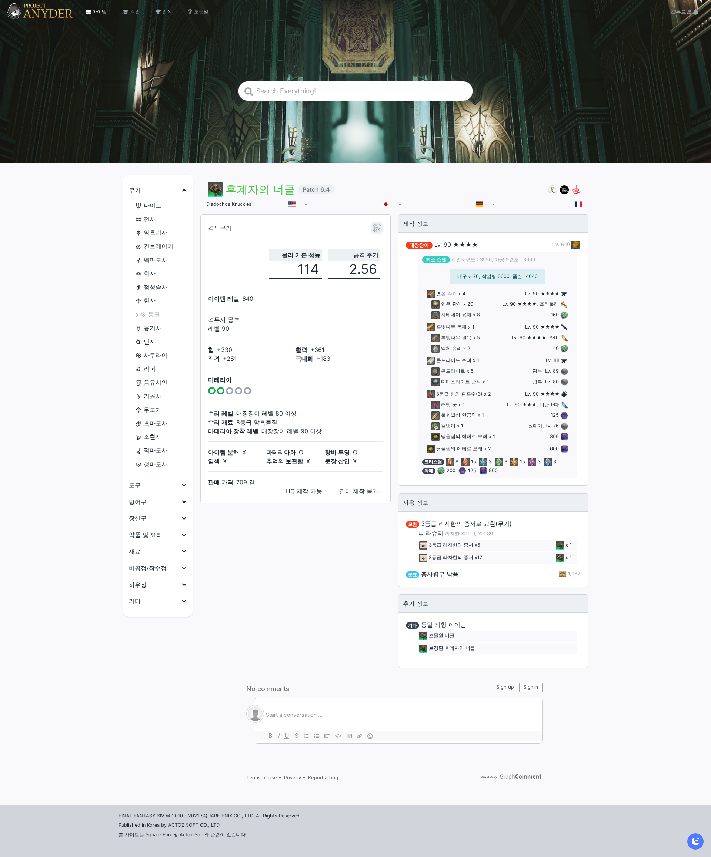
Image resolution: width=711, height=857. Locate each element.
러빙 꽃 (449, 404)
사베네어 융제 (456, 314)
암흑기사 (155, 232)
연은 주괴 (446, 293)
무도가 (152, 409)
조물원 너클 (441, 635)
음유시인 (155, 382)
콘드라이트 (453, 371)
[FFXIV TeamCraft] (552, 189)
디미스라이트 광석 (461, 381)
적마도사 (155, 450)
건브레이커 (158, 246)
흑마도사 (155, 423)
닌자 (150, 341)
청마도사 (155, 464)
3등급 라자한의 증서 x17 (455, 557)
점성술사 (155, 287)
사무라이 (155, 355)
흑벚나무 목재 (451, 327)
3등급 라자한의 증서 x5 (454, 545)
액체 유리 (451, 348)
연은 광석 (451, 304)
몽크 (154, 314)
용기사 (152, 328)
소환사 (152, 436)
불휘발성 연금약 (458, 415)
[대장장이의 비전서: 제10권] (575, 244)
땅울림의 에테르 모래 (464, 436)
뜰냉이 (448, 425)
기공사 (152, 396)
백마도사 (155, 259)
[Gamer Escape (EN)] (576, 189)
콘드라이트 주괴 (453, 360)
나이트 (152, 205)
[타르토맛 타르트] (564, 189)
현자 (150, 300)
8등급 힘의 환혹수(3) (459, 394)
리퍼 (150, 368)
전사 (150, 219)
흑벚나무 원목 (456, 337)
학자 (150, 273)
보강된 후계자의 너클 (452, 648)
